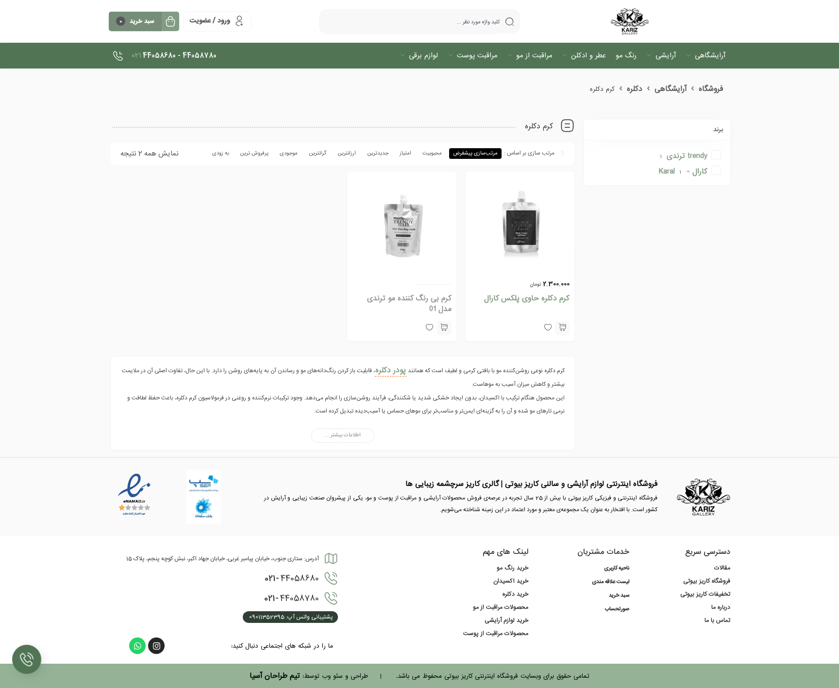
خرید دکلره (515, 594)
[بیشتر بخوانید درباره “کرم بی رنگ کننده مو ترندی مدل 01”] (444, 328)
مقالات (722, 568)
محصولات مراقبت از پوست (495, 633)
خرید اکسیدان (510, 581)
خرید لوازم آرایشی (506, 620)
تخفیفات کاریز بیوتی (705, 594)
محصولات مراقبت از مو (500, 607)
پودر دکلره (390, 370)
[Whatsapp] (137, 645)
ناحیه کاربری (616, 568)
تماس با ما (717, 620)
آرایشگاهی (670, 89)
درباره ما (720, 607)
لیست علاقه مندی (610, 582)
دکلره (634, 89)
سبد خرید (619, 595)
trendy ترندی (687, 156)
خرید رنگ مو (512, 568)
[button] (562, 328)
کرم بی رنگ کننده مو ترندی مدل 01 (409, 303)
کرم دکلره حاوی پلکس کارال (527, 298)
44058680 (292, 578)
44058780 (291, 598)
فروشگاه (711, 89)
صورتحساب (617, 609)
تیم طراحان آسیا (275, 676)
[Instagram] (156, 645)
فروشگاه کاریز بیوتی (706, 581)
